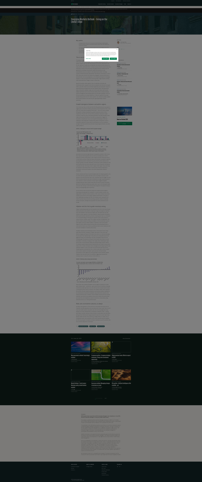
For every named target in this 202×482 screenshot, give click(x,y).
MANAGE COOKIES (88, 58)
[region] (101, 55)
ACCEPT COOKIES (113, 58)
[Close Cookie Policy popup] (117, 49)
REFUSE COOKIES (105, 58)
